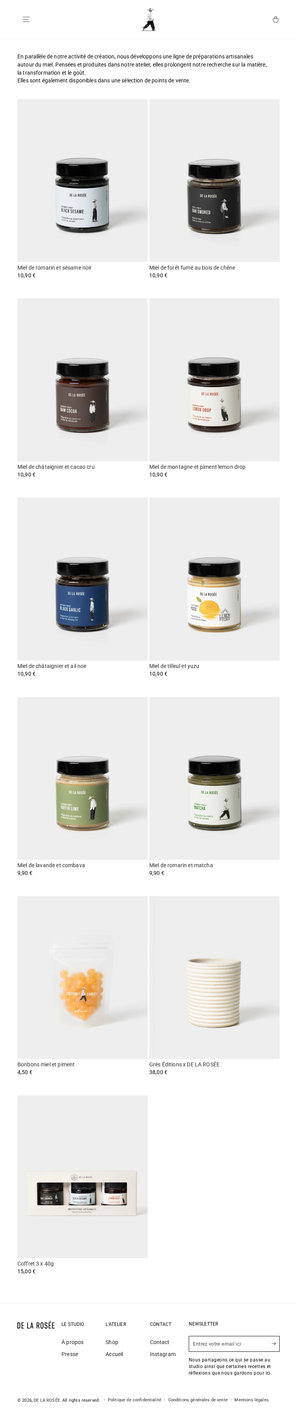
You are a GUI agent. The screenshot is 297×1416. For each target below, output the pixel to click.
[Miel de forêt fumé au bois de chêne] (214, 180)
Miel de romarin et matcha (181, 865)
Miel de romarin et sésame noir (54, 268)
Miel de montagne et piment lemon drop (197, 467)
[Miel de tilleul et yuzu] (214, 578)
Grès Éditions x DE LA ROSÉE (184, 1064)
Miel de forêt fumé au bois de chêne (192, 268)
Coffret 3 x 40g (35, 1264)
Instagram (163, 1354)
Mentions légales (251, 1399)
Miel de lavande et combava (51, 865)
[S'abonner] (275, 1343)
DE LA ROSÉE (47, 1400)
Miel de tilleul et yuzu (174, 666)
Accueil (114, 1354)
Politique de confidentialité (134, 1399)
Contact (160, 1342)
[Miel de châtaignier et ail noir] (82, 578)
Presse (69, 1354)
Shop (112, 1342)
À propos (72, 1342)
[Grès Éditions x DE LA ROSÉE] (214, 977)
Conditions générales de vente (198, 1399)
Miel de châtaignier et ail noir (52, 666)
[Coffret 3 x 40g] (82, 1176)
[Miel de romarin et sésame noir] (82, 180)
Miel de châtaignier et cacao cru (56, 467)
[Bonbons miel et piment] (82, 977)
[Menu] (26, 19)
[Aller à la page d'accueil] (148, 19)
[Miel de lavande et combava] (82, 778)
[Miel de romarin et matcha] (214, 778)
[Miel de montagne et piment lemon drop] (214, 379)
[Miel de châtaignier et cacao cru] (82, 379)
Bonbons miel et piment (46, 1064)
